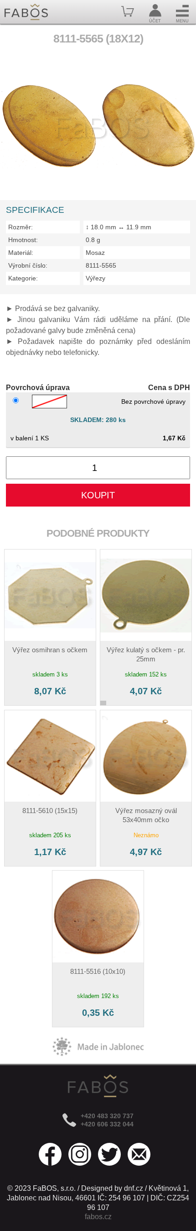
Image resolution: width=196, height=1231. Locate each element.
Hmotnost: (23, 239)
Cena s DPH (169, 387)
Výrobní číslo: (27, 265)
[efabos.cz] (26, 12)
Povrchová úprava (38, 387)
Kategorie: (23, 278)
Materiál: (20, 252)
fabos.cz (98, 1216)
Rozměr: (20, 227)
